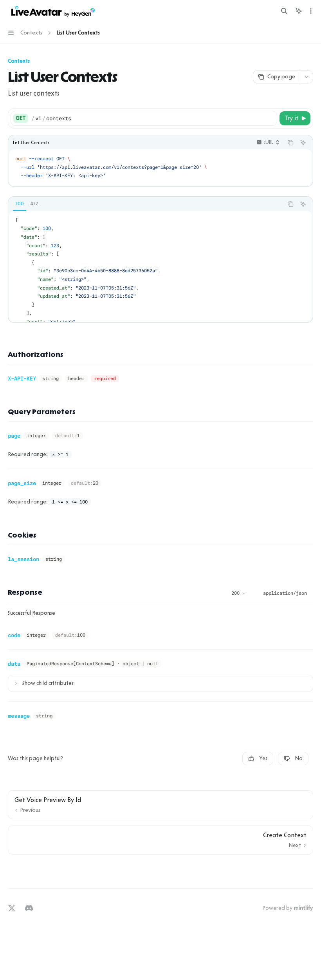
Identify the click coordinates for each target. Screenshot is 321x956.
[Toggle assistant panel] (298, 10)
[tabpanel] (160, 266)
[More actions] (311, 10)
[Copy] (270, 118)
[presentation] (160, 266)
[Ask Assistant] (303, 143)
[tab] (19, 203)
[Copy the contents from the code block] (290, 143)
